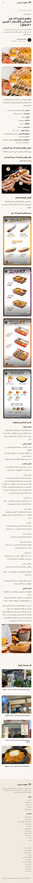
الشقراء (29, 854)
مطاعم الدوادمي (22, 10)
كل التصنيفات (28, 802)
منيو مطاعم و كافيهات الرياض (24, 821)
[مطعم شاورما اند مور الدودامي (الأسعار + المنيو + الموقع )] (16, 81)
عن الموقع (29, 804)
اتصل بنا (29, 807)
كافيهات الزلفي (27, 850)
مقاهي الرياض (28, 819)
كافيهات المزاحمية (27, 861)
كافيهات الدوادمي (27, 857)
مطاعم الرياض (28, 817)
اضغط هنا (19, 142)
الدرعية (29, 838)
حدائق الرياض (28, 871)
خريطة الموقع (28, 809)
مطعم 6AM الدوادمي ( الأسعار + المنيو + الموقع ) (17, 766)
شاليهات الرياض (27, 852)
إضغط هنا (22, 136)
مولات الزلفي (28, 868)
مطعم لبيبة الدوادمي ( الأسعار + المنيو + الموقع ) (17, 715)
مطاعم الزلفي (28, 831)
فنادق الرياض (28, 864)
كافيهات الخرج (27, 833)
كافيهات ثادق (28, 866)
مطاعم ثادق (28, 859)
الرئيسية (29, 10)
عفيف (29, 840)
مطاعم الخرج (28, 824)
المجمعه (29, 826)
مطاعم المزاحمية (27, 848)
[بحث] (3, 2)
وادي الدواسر (28, 835)
